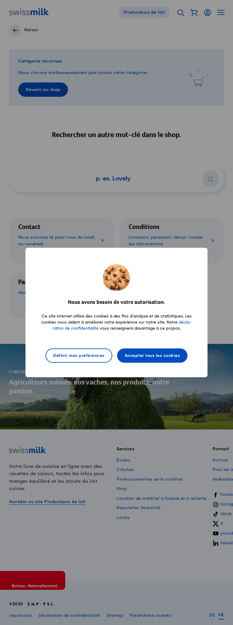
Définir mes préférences (79, 356)
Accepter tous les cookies (152, 356)
